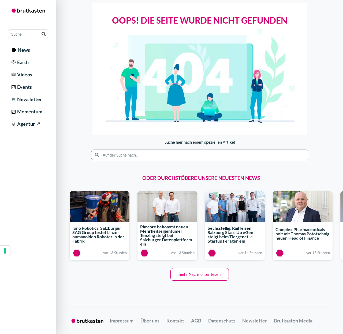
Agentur (25, 124)
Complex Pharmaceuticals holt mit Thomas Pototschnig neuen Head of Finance (302, 234)
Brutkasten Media (293, 321)
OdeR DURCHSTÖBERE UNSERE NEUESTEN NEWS (201, 178)
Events (24, 87)
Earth (22, 62)
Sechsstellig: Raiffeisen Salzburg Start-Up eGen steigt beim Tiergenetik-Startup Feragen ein (230, 234)
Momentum (29, 111)
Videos (24, 74)
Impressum (121, 321)
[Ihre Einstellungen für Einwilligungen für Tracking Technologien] (5, 251)
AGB (196, 321)
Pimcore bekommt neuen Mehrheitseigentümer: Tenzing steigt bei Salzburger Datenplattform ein (166, 235)
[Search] (43, 34)
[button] (199, 274)
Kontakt (175, 321)
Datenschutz (221, 321)
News (23, 50)
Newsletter (29, 99)
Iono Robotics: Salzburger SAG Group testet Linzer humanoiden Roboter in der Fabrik (98, 234)
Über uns (149, 321)
